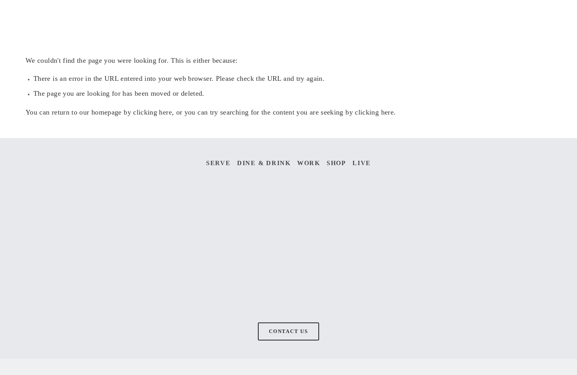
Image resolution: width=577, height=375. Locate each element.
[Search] (89, 17)
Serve (218, 163)
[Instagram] (91, 250)
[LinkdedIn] (222, 250)
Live (361, 163)
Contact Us (288, 331)
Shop (336, 163)
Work (308, 163)
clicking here (152, 112)
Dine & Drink (264, 163)
